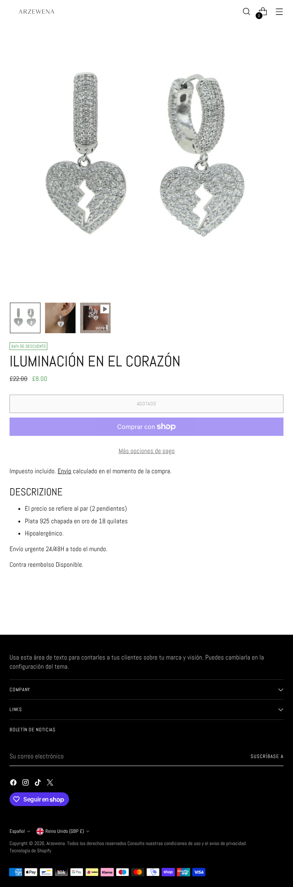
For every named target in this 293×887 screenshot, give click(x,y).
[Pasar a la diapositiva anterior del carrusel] (259, 608)
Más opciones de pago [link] (147, 451)
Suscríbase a (267, 756)
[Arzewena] (36, 11)
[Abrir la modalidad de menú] (279, 11)
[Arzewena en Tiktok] (38, 784)
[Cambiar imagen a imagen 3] (95, 318)
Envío (64, 471)
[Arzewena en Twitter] (50, 784)
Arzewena (56, 843)
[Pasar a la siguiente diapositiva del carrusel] (276, 608)
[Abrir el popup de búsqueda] (246, 11)
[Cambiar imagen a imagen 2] (60, 318)
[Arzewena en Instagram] (26, 784)
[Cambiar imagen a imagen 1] (25, 318)
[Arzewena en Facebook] (14, 784)
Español (17, 831)
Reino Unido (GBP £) (64, 831)
